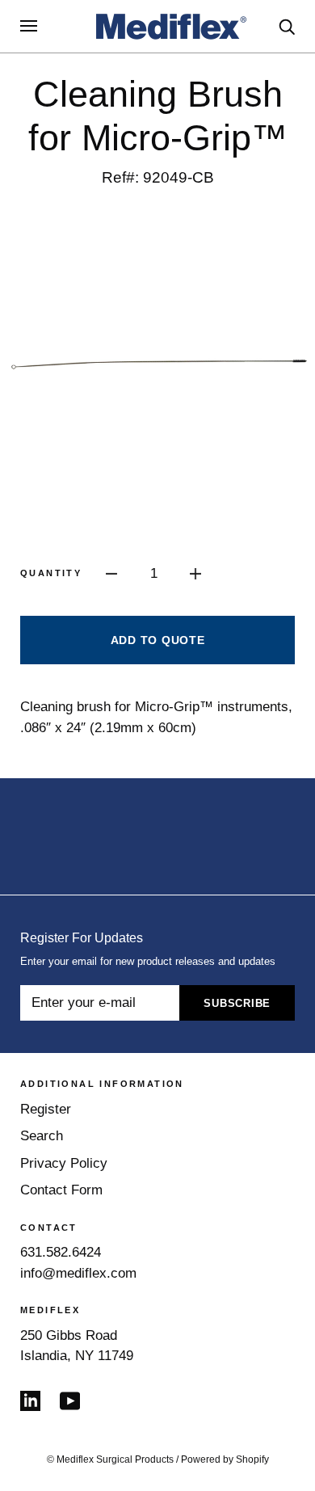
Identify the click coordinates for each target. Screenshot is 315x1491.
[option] (157, 364)
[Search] (287, 25)
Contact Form (61, 1190)
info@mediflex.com (78, 1273)
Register (45, 1109)
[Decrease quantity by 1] (111, 572)
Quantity (51, 573)
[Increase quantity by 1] (195, 572)
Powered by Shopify (225, 1459)
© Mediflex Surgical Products (110, 1459)
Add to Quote (158, 640)
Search (41, 1136)
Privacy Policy (63, 1163)
